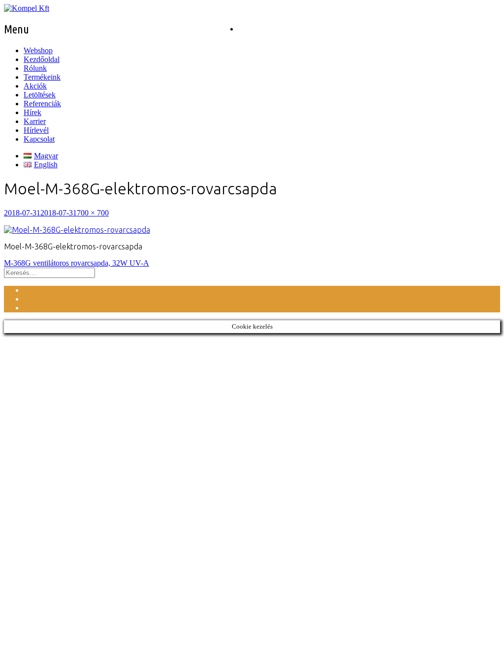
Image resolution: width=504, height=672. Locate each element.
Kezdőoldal (42, 59)
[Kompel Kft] (26, 8)
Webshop (38, 50)
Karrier (35, 121)
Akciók (35, 86)
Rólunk (35, 68)
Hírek (32, 112)
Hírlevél (36, 130)
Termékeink (42, 77)
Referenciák (42, 103)
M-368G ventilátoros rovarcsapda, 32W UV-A (76, 263)
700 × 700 (93, 213)
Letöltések (40, 95)
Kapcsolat (39, 139)
